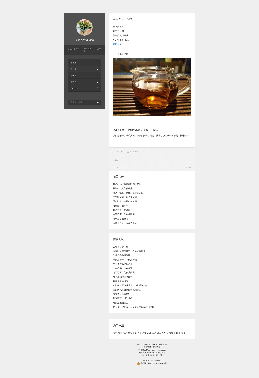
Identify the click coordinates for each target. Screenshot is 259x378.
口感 (168, 333)
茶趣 (149, 333)
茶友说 (73, 75)
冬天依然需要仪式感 (122, 264)
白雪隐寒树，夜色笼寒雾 (125, 197)
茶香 (164, 333)
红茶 (178, 333)
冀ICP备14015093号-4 (152, 361)
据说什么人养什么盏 (122, 188)
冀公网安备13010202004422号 (153, 363)
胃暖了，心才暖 (120, 246)
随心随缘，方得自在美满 (125, 201)
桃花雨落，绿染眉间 (122, 298)
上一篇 (116, 167)
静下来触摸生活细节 (122, 277)
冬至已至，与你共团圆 (124, 214)
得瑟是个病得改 (120, 281)
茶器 (154, 333)
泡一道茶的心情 (120, 218)
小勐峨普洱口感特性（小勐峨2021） (130, 285)
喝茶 (173, 333)
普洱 (120, 333)
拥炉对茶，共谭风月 (122, 210)
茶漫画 (73, 82)
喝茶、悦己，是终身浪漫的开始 (128, 193)
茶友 (134, 333)
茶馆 (144, 333)
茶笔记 (73, 63)
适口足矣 (117, 44)
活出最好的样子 (120, 206)
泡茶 (130, 333)
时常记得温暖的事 (121, 255)
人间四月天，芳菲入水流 (125, 223)
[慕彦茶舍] (84, 27)
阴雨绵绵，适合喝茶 (122, 268)
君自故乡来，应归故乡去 (125, 259)
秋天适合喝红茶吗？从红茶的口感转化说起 (133, 307)
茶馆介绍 (74, 88)
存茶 (139, 333)
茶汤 (125, 333)
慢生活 (73, 69)
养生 (115, 333)
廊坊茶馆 (147, 347)
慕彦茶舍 (80, 40)
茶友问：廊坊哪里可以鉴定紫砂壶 (129, 251)
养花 (183, 333)
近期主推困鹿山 (120, 303)
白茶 (159, 333)
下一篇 (188, 167)
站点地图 (163, 344)
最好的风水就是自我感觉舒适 (127, 184)
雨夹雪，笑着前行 (121, 294)
